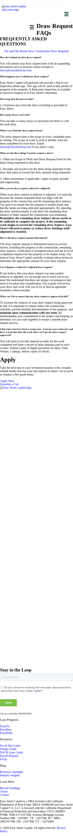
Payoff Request (9, 755)
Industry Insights (10, 775)
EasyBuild (6, 732)
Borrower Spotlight (11, 772)
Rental (23, 51)
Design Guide (8, 749)
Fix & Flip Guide (10, 745)
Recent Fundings (10, 788)
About (3, 791)
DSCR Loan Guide (11, 752)
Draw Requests (60, 51)
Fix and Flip (11, 51)
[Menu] (66, 14)
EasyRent (5, 729)
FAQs (3, 759)
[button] (36, 57)
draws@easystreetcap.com (15, 70)
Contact (4, 794)
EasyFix (5, 726)
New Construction (39, 51)
